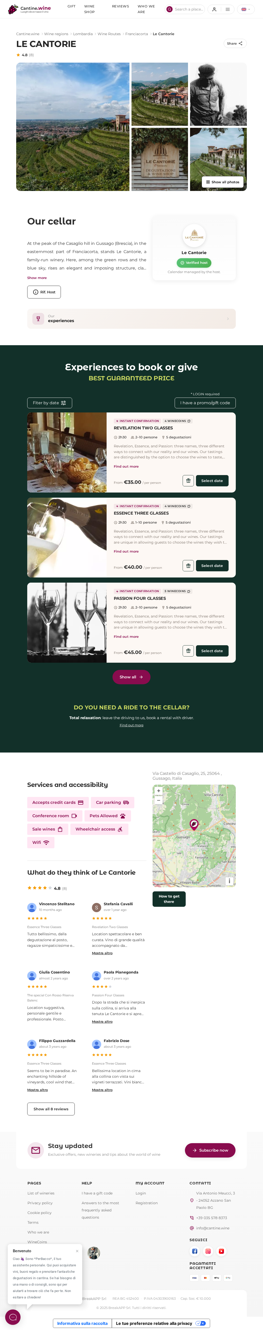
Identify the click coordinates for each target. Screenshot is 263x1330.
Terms (33, 1222)
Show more (37, 278)
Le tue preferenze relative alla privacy (154, 1323)
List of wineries (40, 1193)
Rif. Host (44, 292)
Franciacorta (136, 34)
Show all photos (222, 182)
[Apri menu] (221, 9)
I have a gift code (97, 1193)
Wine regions (56, 34)
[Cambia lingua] (246, 9)
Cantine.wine (27, 34)
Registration (147, 1203)
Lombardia (83, 34)
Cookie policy (39, 1212)
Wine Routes (109, 34)
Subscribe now (210, 1150)
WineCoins (37, 1242)
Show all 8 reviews (51, 1109)
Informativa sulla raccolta (82, 1323)
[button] (66, 452)
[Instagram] (208, 1251)
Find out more (126, 466)
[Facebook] (195, 1251)
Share (235, 43)
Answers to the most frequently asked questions (100, 1210)
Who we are (38, 1232)
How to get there (169, 899)
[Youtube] (221, 1251)
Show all (128, 676)
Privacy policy (40, 1203)
